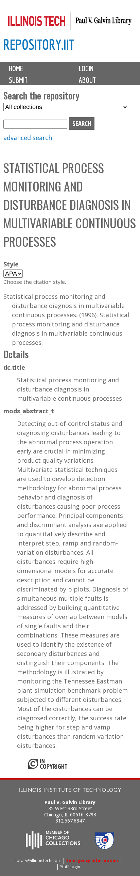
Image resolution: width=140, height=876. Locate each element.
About (87, 80)
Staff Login (70, 867)
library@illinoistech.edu (37, 860)
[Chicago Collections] (53, 847)
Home (16, 68)
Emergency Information (92, 860)
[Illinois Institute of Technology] (70, 791)
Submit (18, 80)
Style (11, 264)
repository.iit (38, 44)
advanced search (27, 138)
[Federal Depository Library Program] (104, 847)
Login (86, 68)
